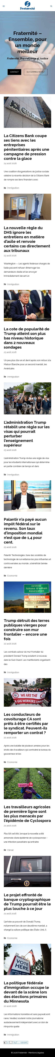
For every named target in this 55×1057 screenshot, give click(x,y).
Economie (12, 575)
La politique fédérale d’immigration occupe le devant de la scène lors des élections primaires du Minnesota (26, 992)
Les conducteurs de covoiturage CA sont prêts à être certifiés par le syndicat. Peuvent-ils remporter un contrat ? (26, 723)
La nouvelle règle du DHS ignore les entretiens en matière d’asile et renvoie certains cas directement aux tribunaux (27, 239)
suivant (22, 1042)
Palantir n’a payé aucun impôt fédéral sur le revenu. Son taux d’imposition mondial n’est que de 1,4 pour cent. (25, 530)
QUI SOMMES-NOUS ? (36, 72)
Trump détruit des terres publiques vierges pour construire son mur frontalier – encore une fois (26, 629)
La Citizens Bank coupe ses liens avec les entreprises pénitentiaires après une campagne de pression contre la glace (26, 147)
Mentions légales (36, 1053)
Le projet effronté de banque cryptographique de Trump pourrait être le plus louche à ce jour (27, 902)
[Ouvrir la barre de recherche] (51, 6)
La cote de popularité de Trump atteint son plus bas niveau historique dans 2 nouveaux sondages (26, 338)
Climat (10, 850)
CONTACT (14, 72)
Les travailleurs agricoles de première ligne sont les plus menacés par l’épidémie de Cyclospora (27, 814)
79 (14, 1042)
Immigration (13, 188)
